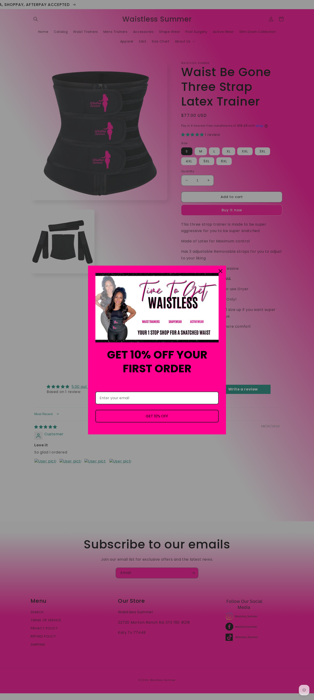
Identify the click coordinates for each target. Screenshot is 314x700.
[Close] (220, 271)
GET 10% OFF (157, 416)
